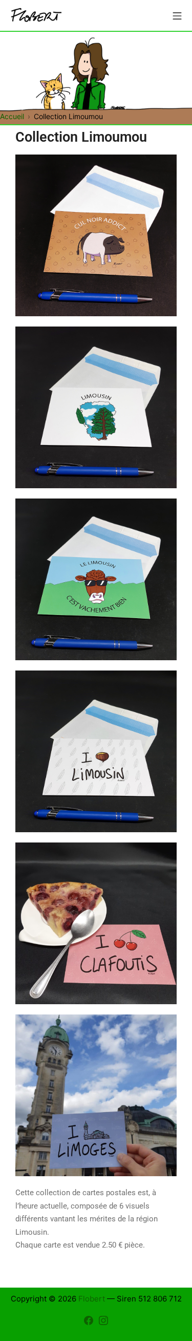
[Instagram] (103, 1320)
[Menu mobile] (177, 15)
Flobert (91, 1299)
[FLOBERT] (35, 16)
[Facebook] (88, 1320)
